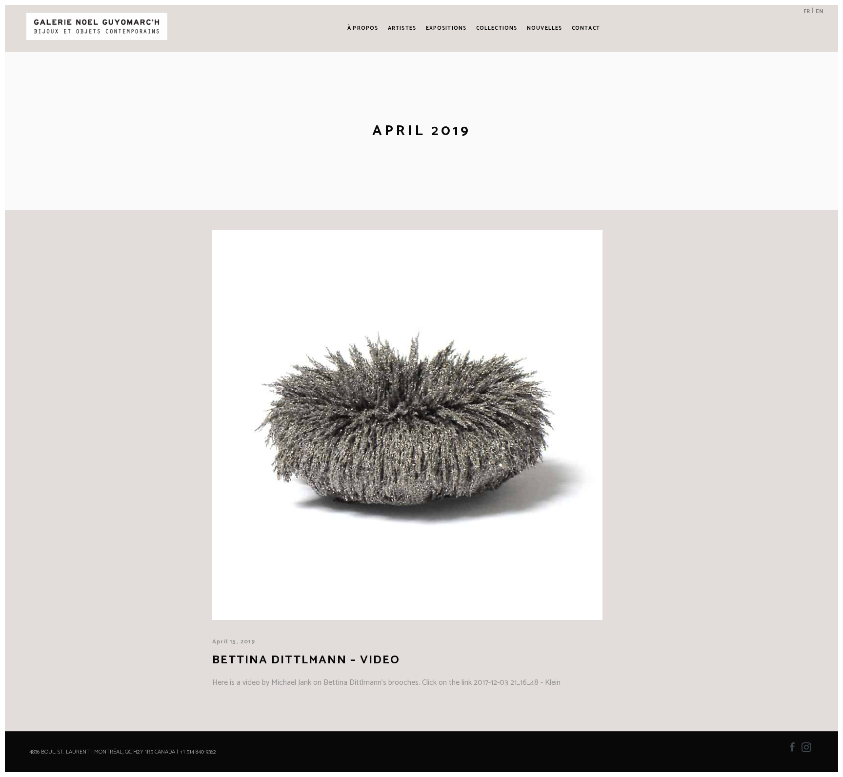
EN (819, 11)
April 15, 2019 (233, 641)
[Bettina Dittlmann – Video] (407, 425)
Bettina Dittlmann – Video (306, 660)
